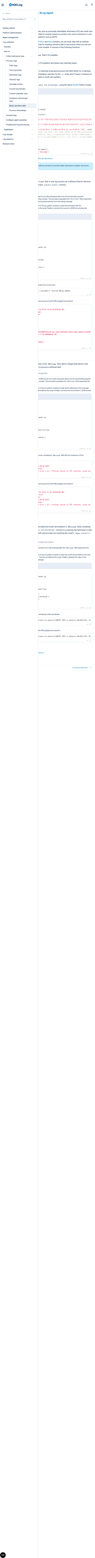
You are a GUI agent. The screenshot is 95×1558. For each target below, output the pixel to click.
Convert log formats (17, 89)
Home (7, 13)
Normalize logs (15, 75)
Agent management (10, 37)
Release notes (8, 144)
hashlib (75, 85)
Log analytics (8, 139)
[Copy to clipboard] (91, 154)
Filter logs (13, 65)
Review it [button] (41, 653)
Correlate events (16, 84)
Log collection (8, 42)
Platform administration (12, 33)
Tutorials (7, 47)
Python (41, 42)
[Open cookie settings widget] (3, 1555)
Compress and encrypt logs (18, 99)
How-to (7, 51)
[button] (5, 5)
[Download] (89, 154)
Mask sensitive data (17, 106)
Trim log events (15, 70)
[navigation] (33, 28)
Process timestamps (17, 110)
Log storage (8, 134)
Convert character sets (18, 93)
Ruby (50, 42)
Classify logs (14, 79)
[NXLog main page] (16, 5)
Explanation (8, 129)
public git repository (44, 158)
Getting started (9, 28)
